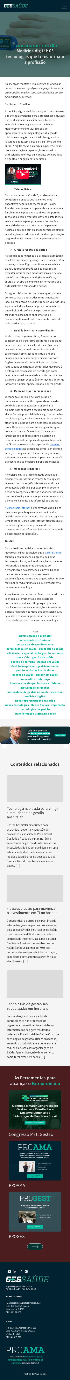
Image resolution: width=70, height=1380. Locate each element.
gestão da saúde (42, 657)
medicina (57, 692)
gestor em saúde (47, 674)
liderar (56, 683)
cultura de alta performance (35, 644)
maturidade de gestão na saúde (28, 692)
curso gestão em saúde (22, 649)
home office (27, 679)
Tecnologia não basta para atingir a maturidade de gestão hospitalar (33, 812)
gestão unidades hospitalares (35, 670)
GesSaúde (23, 657)
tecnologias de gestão (35, 709)
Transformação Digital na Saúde (35, 713)
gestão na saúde (48, 666)
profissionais (54, 552)
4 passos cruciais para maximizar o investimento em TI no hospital (32, 910)
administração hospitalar (35, 636)
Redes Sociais (40, 705)
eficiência (13, 653)
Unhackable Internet (18, 508)
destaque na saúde (51, 649)
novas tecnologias (17, 705)
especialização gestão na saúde (42, 653)
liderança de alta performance (29, 683)
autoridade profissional (35, 640)
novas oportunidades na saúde (35, 700)
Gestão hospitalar (23, 666)
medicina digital (35, 696)
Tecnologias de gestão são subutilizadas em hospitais (27, 1006)
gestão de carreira (23, 661)
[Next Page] (35, 1246)
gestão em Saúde (48, 661)
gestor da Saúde (23, 674)
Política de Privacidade (35, 1373)
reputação (58, 705)
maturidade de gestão (35, 687)
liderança (44, 679)
